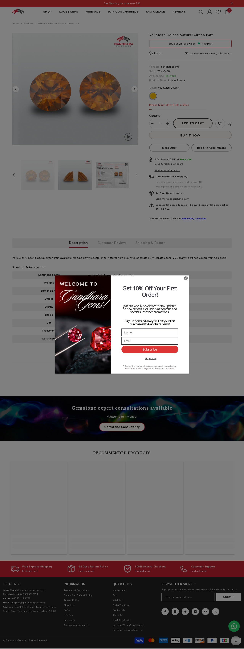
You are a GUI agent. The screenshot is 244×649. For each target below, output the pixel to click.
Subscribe (150, 349)
